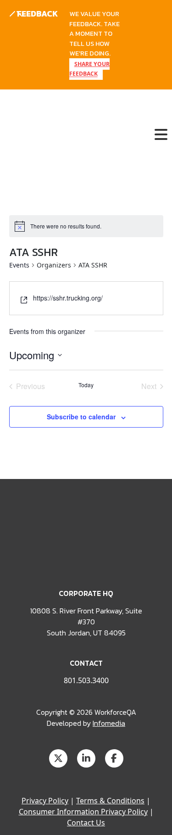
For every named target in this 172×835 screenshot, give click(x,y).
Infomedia (109, 723)
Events (19, 265)
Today (86, 385)
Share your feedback (89, 69)
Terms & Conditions (110, 801)
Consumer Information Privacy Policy (83, 812)
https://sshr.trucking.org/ (68, 297)
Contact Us (86, 823)
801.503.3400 (86, 680)
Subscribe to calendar (81, 416)
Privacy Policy (45, 801)
